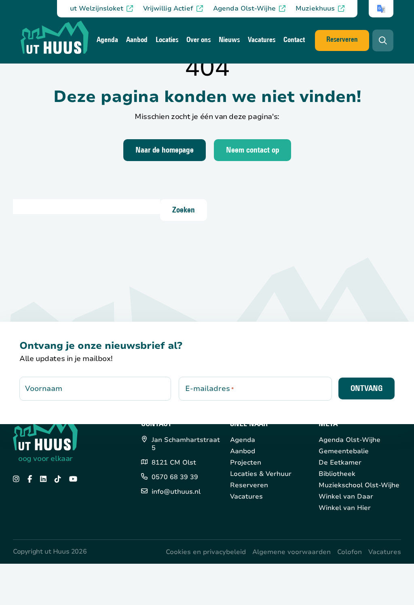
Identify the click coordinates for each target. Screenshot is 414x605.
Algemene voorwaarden (291, 552)
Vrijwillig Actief (168, 9)
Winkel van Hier (345, 508)
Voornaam (43, 388)
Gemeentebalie (344, 451)
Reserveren (342, 40)
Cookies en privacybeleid (206, 552)
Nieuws (229, 40)
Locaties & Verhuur (260, 474)
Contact (294, 40)
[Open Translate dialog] (381, 9)
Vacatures (261, 40)
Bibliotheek (337, 474)
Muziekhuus (315, 9)
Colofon (349, 552)
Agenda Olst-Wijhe (244, 9)
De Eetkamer (340, 463)
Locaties (167, 40)
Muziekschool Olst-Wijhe (359, 485)
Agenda (107, 40)
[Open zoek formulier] (382, 40)
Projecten (245, 463)
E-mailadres (209, 388)
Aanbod (137, 40)
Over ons (198, 40)
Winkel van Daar (346, 496)
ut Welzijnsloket (96, 9)
